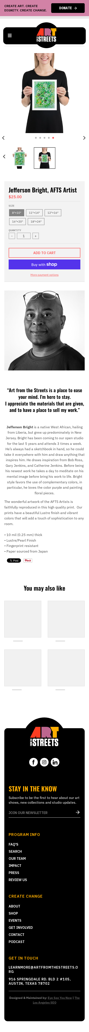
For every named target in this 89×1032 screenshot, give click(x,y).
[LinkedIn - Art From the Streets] (55, 762)
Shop (13, 913)
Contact (16, 934)
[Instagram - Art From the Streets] (44, 762)
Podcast (17, 942)
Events (15, 920)
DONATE (65, 8)
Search (15, 851)
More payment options (44, 275)
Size (11, 205)
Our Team (17, 858)
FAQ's (13, 844)
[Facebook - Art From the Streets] (33, 762)
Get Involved (21, 927)
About (14, 906)
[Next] (84, 138)
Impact (15, 865)
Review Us (18, 880)
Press (14, 873)
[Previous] (5, 156)
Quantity (15, 230)
